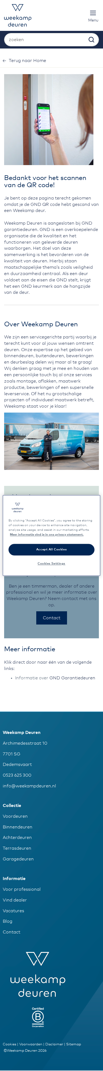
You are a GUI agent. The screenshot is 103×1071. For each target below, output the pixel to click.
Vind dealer (15, 900)
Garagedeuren (18, 859)
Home (27, 60)
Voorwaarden (30, 1044)
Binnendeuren (17, 827)
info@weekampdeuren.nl (29, 786)
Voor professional (22, 889)
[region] (51, 535)
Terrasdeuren (17, 848)
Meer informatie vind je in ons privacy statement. (46, 534)
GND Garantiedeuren (72, 678)
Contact (11, 932)
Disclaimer (54, 1044)
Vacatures (13, 911)
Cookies (9, 1044)
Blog (7, 921)
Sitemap (73, 1044)
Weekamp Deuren (21, 732)
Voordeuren (15, 816)
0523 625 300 (17, 775)
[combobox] (51, 39)
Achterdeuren (17, 837)
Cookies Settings (51, 563)
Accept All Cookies (51, 549)
